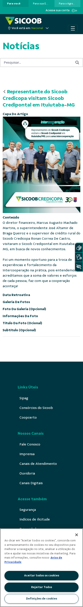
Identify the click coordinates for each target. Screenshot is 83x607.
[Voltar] (4, 91)
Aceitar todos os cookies (41, 575)
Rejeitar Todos (41, 587)
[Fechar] (76, 535)
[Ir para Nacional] (23, 21)
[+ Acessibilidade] (79, 266)
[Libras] (79, 247)
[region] (41, 567)
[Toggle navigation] (73, 28)
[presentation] (16, 3)
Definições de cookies (41, 598)
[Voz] (79, 257)
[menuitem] (14, 3)
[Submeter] (77, 62)
